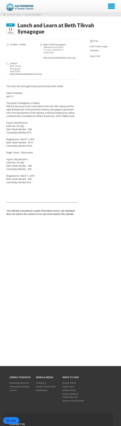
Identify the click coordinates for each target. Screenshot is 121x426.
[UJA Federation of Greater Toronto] (20, 7)
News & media (44, 377)
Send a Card (68, 386)
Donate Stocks (69, 390)
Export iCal (95, 56)
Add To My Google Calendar (99, 48)
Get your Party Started (73, 400)
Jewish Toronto (15, 14)
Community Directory (19, 383)
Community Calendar (33, 14)
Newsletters (41, 390)
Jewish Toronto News (46, 386)
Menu (111, 6)
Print (95, 41)
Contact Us (41, 383)
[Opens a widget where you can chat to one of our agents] (11, 421)
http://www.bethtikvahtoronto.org (59, 57)
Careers (13, 390)
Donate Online (69, 383)
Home (4, 14)
